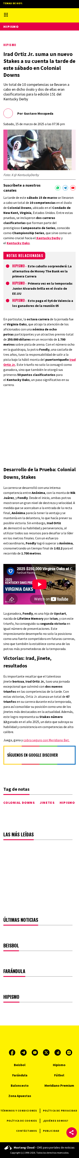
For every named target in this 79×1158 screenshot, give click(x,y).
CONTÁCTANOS (26, 1130)
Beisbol (19, 1065)
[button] (71, 1132)
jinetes (47, 802)
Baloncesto (20, 1085)
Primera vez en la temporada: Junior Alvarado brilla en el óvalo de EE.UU (42, 288)
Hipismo (9, 44)
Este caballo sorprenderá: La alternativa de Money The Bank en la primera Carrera (42, 271)
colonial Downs (19, 802)
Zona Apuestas (19, 1096)
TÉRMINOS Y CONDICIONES (18, 1110)
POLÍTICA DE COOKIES (22, 1120)
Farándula (19, 1075)
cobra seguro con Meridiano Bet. (46, 740)
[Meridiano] (33, 15)
